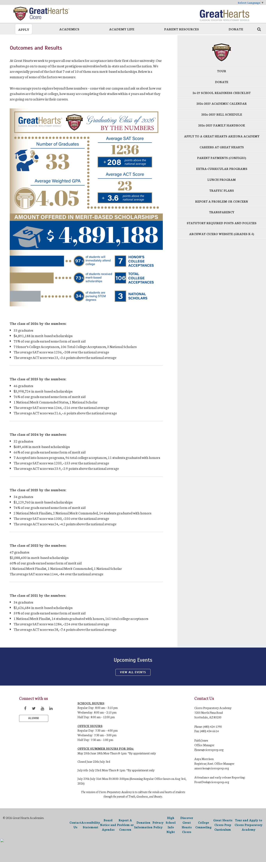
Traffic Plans (221, 190)
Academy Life (121, 29)
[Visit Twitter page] (34, 708)
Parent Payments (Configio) (221, 158)
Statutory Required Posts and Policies (221, 223)
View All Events (133, 672)
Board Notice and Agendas (108, 824)
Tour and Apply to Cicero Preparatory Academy (248, 824)
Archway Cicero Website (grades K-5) (221, 234)
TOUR (221, 71)
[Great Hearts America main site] (224, 13)
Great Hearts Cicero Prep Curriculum (222, 824)
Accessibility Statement (90, 824)
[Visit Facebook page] (25, 708)
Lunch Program (221, 179)
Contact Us (75, 824)
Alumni (33, 718)
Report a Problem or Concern (221, 201)
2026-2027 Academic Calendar (221, 103)
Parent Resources (181, 29)
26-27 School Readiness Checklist (222, 93)
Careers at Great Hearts (222, 147)
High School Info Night (171, 825)
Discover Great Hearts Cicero (186, 825)
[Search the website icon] (259, 29)
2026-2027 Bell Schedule (221, 114)
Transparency (221, 212)
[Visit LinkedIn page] (51, 708)
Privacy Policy (158, 824)
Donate (236, 29)
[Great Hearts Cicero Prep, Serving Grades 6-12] (41, 13)
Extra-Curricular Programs (221, 169)
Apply (23, 29)
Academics (69, 29)
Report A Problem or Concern (125, 824)
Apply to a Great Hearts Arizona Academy (221, 136)
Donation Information (143, 824)
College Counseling (203, 824)
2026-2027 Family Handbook (221, 125)
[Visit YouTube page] (42, 708)
